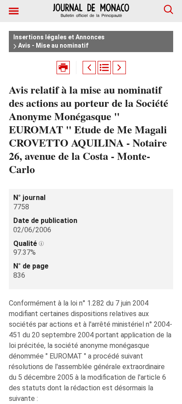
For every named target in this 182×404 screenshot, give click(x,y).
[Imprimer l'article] (63, 67)
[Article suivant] (119, 67)
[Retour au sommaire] (104, 67)
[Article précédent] (89, 67)
